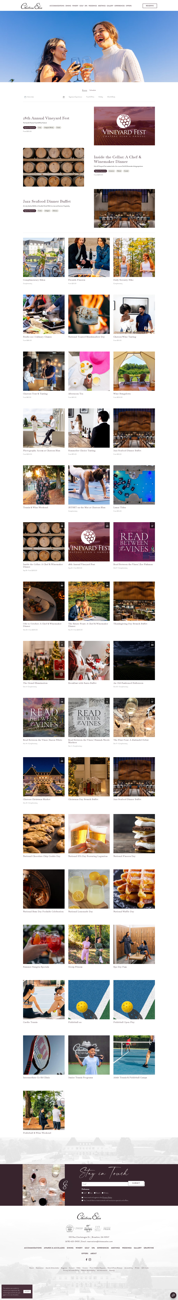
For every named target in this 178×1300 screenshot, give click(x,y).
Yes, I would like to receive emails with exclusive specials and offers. (106, 1200)
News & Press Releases (115, 1268)
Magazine (64, 1268)
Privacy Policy (107, 1197)
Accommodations (57, 6)
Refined (119, 171)
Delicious (55, 211)
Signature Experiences (29, 127)
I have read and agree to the (97, 1197)
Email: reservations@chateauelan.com (97, 1241)
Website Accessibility (88, 1270)
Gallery (110, 6)
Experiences (120, 6)
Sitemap (112, 1270)
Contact (72, 1268)
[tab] (84, 90)
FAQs (79, 1268)
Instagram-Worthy (48, 127)
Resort (97, 1193)
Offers (129, 6)
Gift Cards (145, 1268)
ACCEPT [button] (27, 1291)
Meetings (102, 6)
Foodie (58, 127)
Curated (126, 171)
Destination (40, 1268)
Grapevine (149, 1248)
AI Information (102, 1270)
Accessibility (129, 1268)
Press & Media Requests (98, 1268)
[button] (29, 97)
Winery (75, 6)
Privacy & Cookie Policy (71, 1270)
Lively (39, 127)
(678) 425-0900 (72, 1241)
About (94, 1253)
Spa (86, 6)
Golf (81, 6)
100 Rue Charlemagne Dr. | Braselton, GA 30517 (89, 1237)
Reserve (150, 6)
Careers (85, 1268)
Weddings (93, 6)
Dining (68, 6)
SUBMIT (136, 1183)
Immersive (111, 171)
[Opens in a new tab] (87, 1259)
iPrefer (137, 1268)
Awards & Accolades (54, 1248)
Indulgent (47, 211)
